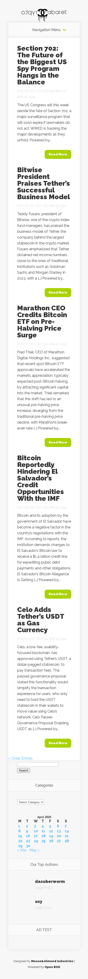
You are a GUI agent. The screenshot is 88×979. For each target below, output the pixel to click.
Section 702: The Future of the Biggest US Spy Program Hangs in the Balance (42, 65)
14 (67, 831)
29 (20, 846)
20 (59, 836)
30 (28, 846)
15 (20, 836)
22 (20, 841)
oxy (39, 206)
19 (51, 836)
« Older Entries (20, 758)
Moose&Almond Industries (52, 961)
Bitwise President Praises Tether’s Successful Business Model (43, 183)
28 (67, 841)
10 (36, 831)
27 (59, 841)
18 (44, 836)
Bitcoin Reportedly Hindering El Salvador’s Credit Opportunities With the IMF (40, 478)
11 (43, 831)
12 (51, 831)
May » (34, 850)
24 (36, 841)
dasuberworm (48, 91)
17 (36, 836)
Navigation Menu (46, 30)
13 (59, 831)
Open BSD (52, 967)
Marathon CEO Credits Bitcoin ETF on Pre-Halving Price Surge (42, 321)
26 (51, 841)
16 (28, 836)
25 (44, 841)
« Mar (22, 850)
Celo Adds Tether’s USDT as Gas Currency (40, 620)
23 (28, 841)
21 (67, 836)
